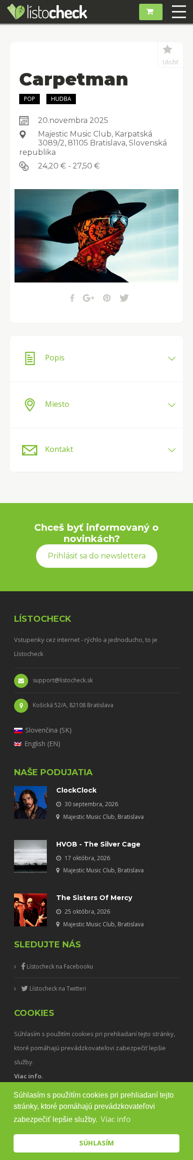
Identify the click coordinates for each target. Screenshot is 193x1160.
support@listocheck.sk (63, 680)
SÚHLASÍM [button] (96, 1142)
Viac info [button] (116, 1119)
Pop (29, 99)
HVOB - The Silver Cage (98, 844)
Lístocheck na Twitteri (57, 988)
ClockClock (76, 790)
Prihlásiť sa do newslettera (97, 555)
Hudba (61, 99)
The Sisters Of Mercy (94, 897)
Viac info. (29, 1076)
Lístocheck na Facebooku (59, 966)
